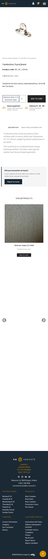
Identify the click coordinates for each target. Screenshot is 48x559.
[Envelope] (29, 477)
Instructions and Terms (33, 522)
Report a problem (31, 543)
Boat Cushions (30, 502)
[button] (44, 3)
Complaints (29, 532)
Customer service (34, 517)
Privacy (27, 535)
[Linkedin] (22, 477)
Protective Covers (31, 504)
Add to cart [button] (24, 255)
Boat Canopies (30, 496)
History (5, 530)
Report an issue (13, 182)
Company (5, 524)
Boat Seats (29, 499)
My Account (29, 538)
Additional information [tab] (31, 127)
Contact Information (9, 522)
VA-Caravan (29, 507)
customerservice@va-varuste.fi (24, 486)
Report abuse (30, 540)
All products (12, 58)
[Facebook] (19, 477)
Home (4, 58)
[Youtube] (26, 477)
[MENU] (43, 554)
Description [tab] (13, 127)
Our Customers (7, 527)
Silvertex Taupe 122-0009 (24, 245)
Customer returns (31, 530)
